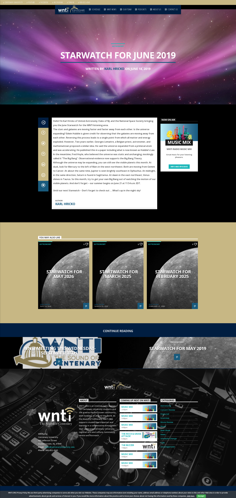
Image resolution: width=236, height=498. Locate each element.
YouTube (31, 2)
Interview (164, 418)
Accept (201, 496)
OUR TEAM (127, 9)
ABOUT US (157, 9)
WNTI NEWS (111, 9)
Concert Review (167, 410)
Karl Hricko (114, 69)
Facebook (44, 2)
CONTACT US (173, 9)
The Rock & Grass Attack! (131, 435)
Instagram (58, 2)
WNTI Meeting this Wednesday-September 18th (60, 350)
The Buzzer (127, 445)
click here (190, 496)
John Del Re (45, 304)
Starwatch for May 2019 (177, 348)
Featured (164, 414)
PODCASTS (142, 9)
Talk (162, 442)
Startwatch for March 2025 (119, 274)
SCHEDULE (96, 9)
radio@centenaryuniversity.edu (60, 447)
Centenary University (14, 2)
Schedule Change (168, 438)
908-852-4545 (85, 2)
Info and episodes (179, 166)
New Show (165, 430)
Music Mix (127, 406)
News (163, 434)
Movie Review (166, 422)
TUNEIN (71, 2)
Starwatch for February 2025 (173, 274)
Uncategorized (167, 446)
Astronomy (118, 46)
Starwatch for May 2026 (64, 274)
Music (163, 426)
